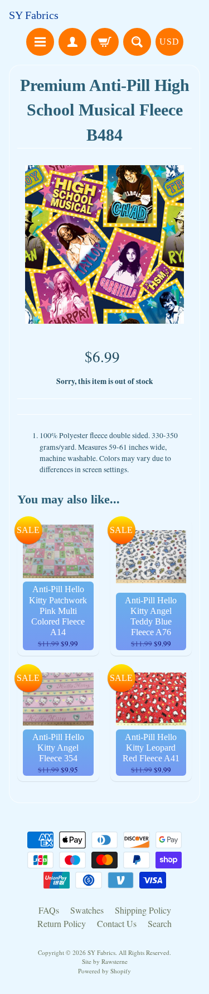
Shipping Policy (143, 910)
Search (160, 923)
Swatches (87, 910)
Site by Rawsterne (105, 961)
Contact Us (117, 923)
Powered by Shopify (104, 971)
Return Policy (61, 923)
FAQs (48, 910)
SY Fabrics (34, 15)
